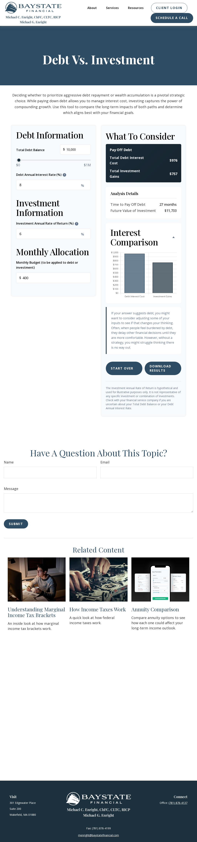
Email (104, 462)
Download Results (160, 368)
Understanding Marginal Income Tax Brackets (36, 612)
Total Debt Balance (40, 149)
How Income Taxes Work (97, 609)
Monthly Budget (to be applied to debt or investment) (47, 265)
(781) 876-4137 (178, 803)
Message (11, 488)
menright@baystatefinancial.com (98, 835)
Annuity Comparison (155, 609)
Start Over (122, 368)
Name (9, 462)
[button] (92, 8)
